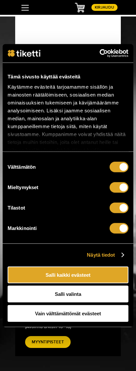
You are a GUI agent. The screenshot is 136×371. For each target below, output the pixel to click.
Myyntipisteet (48, 342)
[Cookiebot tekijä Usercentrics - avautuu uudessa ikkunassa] (99, 53)
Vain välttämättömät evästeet (68, 313)
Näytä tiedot (101, 255)
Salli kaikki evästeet (68, 274)
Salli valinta (68, 294)
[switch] (119, 187)
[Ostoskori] (80, 7)
